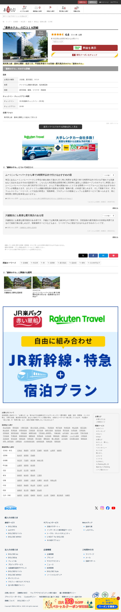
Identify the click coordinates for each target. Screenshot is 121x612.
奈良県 (46, 480)
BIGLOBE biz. (13, 554)
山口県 (46, 485)
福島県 (59, 450)
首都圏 (25, 263)
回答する (82, 2)
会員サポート (91, 561)
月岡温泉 (82, 430)
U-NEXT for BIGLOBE (55, 537)
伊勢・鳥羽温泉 (8, 441)
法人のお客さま (11, 549)
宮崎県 (52, 495)
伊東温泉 (24, 433)
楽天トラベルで (60, 127)
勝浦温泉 (56, 436)
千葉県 (26, 460)
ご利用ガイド (100, 422)
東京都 (32, 460)
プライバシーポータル (13, 597)
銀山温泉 (6, 430)
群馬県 (26, 455)
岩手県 (32, 450)
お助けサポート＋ (53, 526)
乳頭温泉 (51, 428)
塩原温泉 (58, 430)
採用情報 (50, 568)
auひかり (11, 530)
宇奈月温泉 (84, 433)
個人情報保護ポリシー (68, 593)
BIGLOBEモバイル (15, 533)
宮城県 (39, 450)
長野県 (26, 465)
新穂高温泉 (23, 436)
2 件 (80, 35)
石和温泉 (6, 433)
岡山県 (32, 485)
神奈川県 (40, 460)
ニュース (50, 564)
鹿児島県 (60, 495)
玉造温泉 (6, 439)
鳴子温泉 (59, 428)
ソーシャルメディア (54, 575)
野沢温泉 (66, 430)
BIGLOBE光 (12, 526)
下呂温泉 (6, 436)
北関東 (52, 263)
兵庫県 (39, 480)
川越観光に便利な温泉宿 (28, 227)
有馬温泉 (40, 436)
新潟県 (32, 465)
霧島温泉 (47, 439)
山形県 (52, 450)
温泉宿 (73, 263)
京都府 (26, 480)
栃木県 (19, 455)
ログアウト (114, 2)
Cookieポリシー (30, 597)
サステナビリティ (53, 561)
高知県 (39, 490)
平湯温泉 (14, 436)
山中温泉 (66, 433)
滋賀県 (19, 480)
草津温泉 (14, 430)
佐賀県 (26, 495)
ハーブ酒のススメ (102, 470)
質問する (93, 2)
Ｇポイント (100, 428)
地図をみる (57, 41)
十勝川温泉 (24, 428)
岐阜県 (26, 475)
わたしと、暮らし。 (103, 442)
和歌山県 (53, 480)
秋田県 (46, 450)
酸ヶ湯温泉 (55, 439)
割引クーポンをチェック (87, 55)
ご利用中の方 (88, 549)
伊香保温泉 (23, 430)
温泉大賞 (89, 526)
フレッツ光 (12, 561)
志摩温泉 (19, 441)
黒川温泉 (38, 439)
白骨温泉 (74, 430)
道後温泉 (64, 436)
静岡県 (19, 475)
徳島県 (19, 490)
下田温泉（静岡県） (45, 433)
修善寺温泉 (33, 433)
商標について (10, 600)
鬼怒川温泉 (49, 430)
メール (88, 557)
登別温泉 (16, 428)
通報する (115, 208)
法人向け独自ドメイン (16, 585)
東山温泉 (75, 428)
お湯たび (99, 439)
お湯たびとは (100, 419)
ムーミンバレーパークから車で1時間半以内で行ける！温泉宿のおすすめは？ (46, 198)
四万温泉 (40, 430)
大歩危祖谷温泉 (29, 441)
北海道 (19, 450)
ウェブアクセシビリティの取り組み (43, 593)
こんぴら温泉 (74, 436)
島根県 (26, 485)
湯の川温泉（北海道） (38, 428)
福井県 (32, 470)
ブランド (50, 557)
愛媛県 (32, 490)
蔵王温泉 (83, 428)
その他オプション (53, 540)
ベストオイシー (101, 448)
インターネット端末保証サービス (59, 530)
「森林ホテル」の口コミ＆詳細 (20, 27)
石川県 (26, 470)
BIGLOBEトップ (23, 600)
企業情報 (47, 549)
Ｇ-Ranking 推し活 (102, 464)
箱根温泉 (84, 439)
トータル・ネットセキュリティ (58, 533)
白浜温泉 (48, 436)
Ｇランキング (100, 431)
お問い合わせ (10, 593)
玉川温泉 (64, 439)
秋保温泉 (67, 428)
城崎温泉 (32, 436)
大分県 (46, 495)
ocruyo (98, 437)
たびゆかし (100, 461)
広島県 (39, 485)
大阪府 (32, 480)
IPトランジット (13, 578)
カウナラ (99, 456)
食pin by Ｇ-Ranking (103, 467)
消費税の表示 (22, 593)
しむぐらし (90, 530)
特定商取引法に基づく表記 (49, 597)
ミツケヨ (99, 459)
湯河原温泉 (15, 433)
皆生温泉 (14, 439)
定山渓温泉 (7, 428)
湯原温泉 (22, 439)
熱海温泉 (49, 441)
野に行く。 (100, 453)
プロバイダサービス (15, 564)
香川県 (26, 490)
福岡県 (19, 495)
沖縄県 (67, 495)
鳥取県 (19, 485)
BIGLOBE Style (53, 571)
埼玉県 (35, 263)
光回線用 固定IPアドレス (17, 568)
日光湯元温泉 (74, 439)
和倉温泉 (57, 433)
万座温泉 (32, 430)
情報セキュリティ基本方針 (72, 597)
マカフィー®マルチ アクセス (19, 581)
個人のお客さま (11, 517)
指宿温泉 (57, 441)
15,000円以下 (95, 263)
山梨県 (19, 465)
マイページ (105, 2)
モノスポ (99, 450)
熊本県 (39, 495)
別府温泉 (30, 439)
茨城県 (32, 455)
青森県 (26, 450)
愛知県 (32, 475)
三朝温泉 (84, 436)
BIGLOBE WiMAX (14, 537)
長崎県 (32, 495)
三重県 (39, 475)
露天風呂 (63, 263)
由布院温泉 (40, 441)
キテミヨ (99, 445)
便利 (83, 263)
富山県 (19, 470)
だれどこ (99, 434)
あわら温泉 (74, 433)
